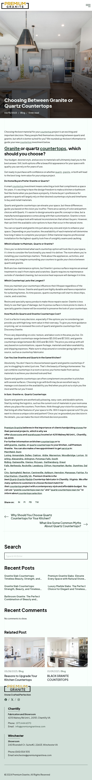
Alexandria (17, 458)
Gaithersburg (50, 462)
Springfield (16, 472)
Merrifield (9, 451)
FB (30, 502)
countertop (46, 131)
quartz (58, 172)
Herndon (59, 472)
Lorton (80, 455)
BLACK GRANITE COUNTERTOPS (58, 677)
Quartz (13, 479)
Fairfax (80, 472)
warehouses (34, 434)
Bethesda (15, 465)
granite (66, 172)
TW (37, 502)
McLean (38, 462)
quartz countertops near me (65, 489)
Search (12, 546)
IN (19, 502)
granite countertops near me (29, 489)
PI (24, 502)
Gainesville (18, 462)
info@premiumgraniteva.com (30, 726)
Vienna (29, 462)
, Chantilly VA (24, 476)
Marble (28, 479)
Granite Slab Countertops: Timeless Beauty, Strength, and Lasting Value (22, 578)
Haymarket (58, 465)
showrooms (16, 434)
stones (79, 427)
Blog (22, 112)
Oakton (37, 455)
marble (22, 444)
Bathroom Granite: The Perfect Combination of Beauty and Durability (22, 599)
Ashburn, (49, 472)
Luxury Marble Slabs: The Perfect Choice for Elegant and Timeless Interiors (67, 589)
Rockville (27, 465)
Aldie (45, 455)
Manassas (70, 472)
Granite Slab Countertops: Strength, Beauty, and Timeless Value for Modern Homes (22, 589)
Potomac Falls (43, 458)
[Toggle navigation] (88, 5)
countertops (53, 148)
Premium (9, 427)
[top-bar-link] (5, 699)
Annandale (18, 455)
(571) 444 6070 (23, 723)
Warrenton (55, 455)
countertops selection (30, 493)
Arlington (29, 458)
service (65, 448)
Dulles (28, 455)
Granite (12, 148)
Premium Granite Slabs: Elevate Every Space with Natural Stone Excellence (66, 578)
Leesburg (38, 465)
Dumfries (78, 465)
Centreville (37, 472)
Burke (68, 465)
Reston (26, 472)
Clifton (47, 465)
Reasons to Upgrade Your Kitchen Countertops (20, 677)
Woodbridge (68, 455)
